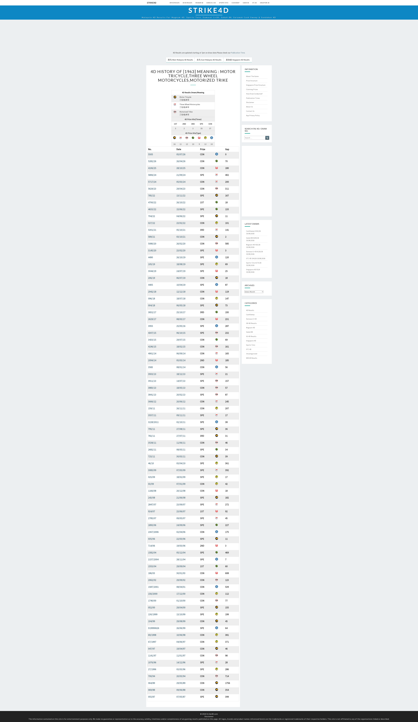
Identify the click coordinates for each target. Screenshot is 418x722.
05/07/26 (180, 154)
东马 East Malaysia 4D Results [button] (209, 60)
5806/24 (152, 174)
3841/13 (152, 394)
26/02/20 (180, 243)
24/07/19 (180, 271)
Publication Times (253, 98)
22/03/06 (180, 538)
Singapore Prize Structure (255, 85)
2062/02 (152, 580)
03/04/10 (180, 463)
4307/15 (152, 332)
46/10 (151, 463)
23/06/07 (180, 511)
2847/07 (152, 504)
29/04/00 (180, 607)
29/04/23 (180, 188)
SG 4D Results (251, 336)
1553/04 (152, 566)
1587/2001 (153, 586)
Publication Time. (238, 52)
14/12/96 (180, 662)
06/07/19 (180, 277)
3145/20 (152, 250)
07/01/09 (180, 483)
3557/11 (152, 415)
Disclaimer (250, 102)
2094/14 (152, 360)
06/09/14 (180, 353)
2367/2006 (153, 531)
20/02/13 (180, 394)
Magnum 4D (199, 3)
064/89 (151, 683)
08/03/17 (180, 319)
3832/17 (152, 312)
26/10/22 (180, 202)
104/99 (151, 621)
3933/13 (152, 374)
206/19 (151, 277)
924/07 (151, 511)
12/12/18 (180, 291)
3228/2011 (153, 422)
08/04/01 (180, 586)
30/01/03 (180, 573)
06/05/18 (180, 305)
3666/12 (152, 401)
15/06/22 (180, 209)
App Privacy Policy (253, 115)
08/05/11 (180, 449)
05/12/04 (180, 552)
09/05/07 (180, 518)
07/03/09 (180, 470)
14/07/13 (180, 380)
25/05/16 (180, 325)
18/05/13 (180, 387)
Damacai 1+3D (211, 3)
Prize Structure (251, 81)
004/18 (151, 305)
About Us (249, 107)
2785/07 (152, 518)
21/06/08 (180, 497)
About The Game (252, 76)
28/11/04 (180, 559)
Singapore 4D (264, 3)
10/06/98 (180, 634)
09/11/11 (180, 415)
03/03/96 (180, 669)
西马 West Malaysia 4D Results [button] (180, 60)
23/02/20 (180, 250)
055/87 (151, 696)
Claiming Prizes (252, 89)
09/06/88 (180, 689)
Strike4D (151, 2)
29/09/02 (180, 580)
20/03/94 (180, 676)
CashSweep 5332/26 (253, 231)
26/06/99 (180, 628)
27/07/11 (180, 435)
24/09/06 (180, 525)
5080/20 (152, 243)
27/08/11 (180, 428)
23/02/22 (180, 223)
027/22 (151, 223)
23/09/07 (180, 504)
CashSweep (235, 3)
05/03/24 (180, 181)
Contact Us (250, 111)
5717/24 (152, 181)
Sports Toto (223, 3)
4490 (150, 257)
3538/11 (152, 442)
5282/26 (152, 161)
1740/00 (152, 600)
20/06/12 (180, 401)
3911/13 (152, 380)
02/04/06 (180, 531)
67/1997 (152, 641)
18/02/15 (180, 346)
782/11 (151, 435)
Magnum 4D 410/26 (253, 245)
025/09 (151, 477)
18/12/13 (180, 374)
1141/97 (152, 655)
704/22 (151, 216)
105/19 (151, 264)
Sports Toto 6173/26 (253, 263)
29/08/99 (180, 621)
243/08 (151, 497)
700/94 (151, 676)
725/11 (151, 456)
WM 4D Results (175, 3)
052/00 (151, 607)
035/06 (151, 538)
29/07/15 (180, 339)
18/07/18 (180, 298)
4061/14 (152, 353)
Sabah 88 (246, 3)
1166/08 (152, 490)
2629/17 (152, 319)
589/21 (151, 236)
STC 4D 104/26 (251, 258)
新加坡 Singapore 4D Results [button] (238, 60)
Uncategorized (251, 354)
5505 (150, 154)
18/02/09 (180, 477)
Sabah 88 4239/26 (252, 238)
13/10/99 (180, 614)
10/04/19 (180, 284)
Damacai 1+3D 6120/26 (254, 251)
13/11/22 (180, 195)
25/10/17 (180, 312)
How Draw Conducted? (254, 94)
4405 (150, 284)
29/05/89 (180, 683)
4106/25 (152, 168)
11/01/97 (180, 655)
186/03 (151, 573)
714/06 (151, 545)
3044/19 (152, 271)
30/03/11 (180, 456)
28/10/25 (180, 168)
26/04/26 (180, 161)
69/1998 (152, 634)
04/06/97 (180, 641)
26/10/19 (180, 257)
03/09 (151, 483)
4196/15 (152, 346)
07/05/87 (180, 696)
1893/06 (152, 525)
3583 (150, 367)
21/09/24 (180, 174)
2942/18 (152, 291)
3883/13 (152, 387)
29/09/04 (180, 566)
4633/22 (152, 209)
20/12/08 (180, 490)
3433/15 (152, 339)
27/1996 (152, 669)
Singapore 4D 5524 (253, 269)
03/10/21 (180, 236)
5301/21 (152, 229)
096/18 (151, 298)
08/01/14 (180, 367)
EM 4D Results (187, 3)
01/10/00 (180, 600)
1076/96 (152, 662)
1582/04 (152, 552)
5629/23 (152, 188)
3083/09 (152, 470)
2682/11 (152, 449)
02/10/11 (180, 422)
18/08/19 (180, 264)
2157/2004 (153, 559)
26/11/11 (180, 408)
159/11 (151, 408)
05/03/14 (180, 360)
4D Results (250, 310)
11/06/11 (180, 442)
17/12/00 (180, 593)
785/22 (151, 195)
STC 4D (254, 3)
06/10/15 (180, 332)
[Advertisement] (209, 36)
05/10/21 (180, 229)
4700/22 (152, 202)
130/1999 (152, 614)
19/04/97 (180, 648)
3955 (150, 325)
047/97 (151, 648)
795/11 (151, 428)
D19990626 (153, 628)
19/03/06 (180, 545)
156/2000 (152, 593)
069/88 (151, 689)
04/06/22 (180, 216)
